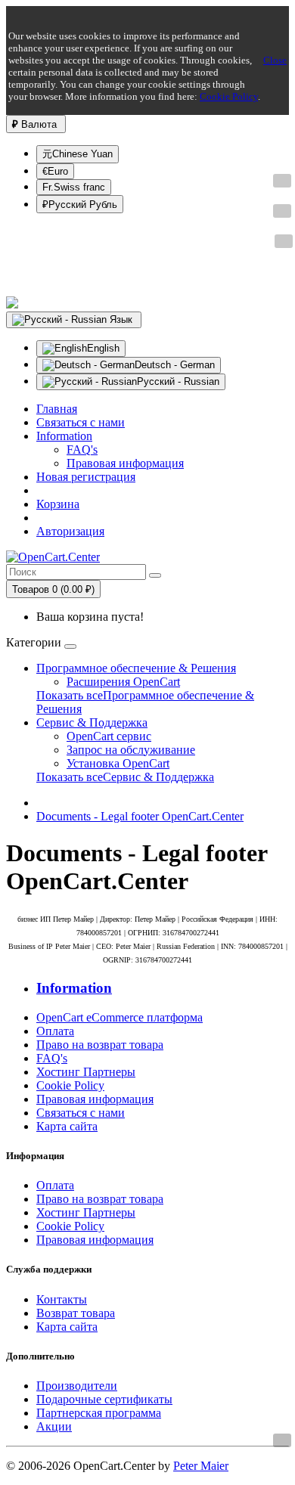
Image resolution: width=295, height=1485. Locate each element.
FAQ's (82, 449)
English (103, 348)
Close (275, 60)
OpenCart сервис (109, 736)
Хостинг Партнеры (85, 1071)
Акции (54, 1426)
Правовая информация (125, 463)
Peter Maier (200, 1465)
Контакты (61, 1299)
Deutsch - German (175, 364)
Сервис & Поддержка (92, 722)
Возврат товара (75, 1313)
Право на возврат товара (99, 1044)
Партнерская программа (98, 1412)
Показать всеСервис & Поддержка (125, 776)
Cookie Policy (229, 96)
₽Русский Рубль (79, 204)
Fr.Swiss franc (73, 187)
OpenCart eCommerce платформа (119, 1017)
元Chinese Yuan (77, 154)
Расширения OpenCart (123, 681)
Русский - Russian (178, 381)
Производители (76, 1385)
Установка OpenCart (118, 763)
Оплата (55, 1031)
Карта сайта (67, 1126)
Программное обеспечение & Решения (136, 668)
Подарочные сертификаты (104, 1399)
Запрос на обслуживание (131, 749)
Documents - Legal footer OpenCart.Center (140, 816)
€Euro (55, 171)
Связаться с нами (80, 1112)
